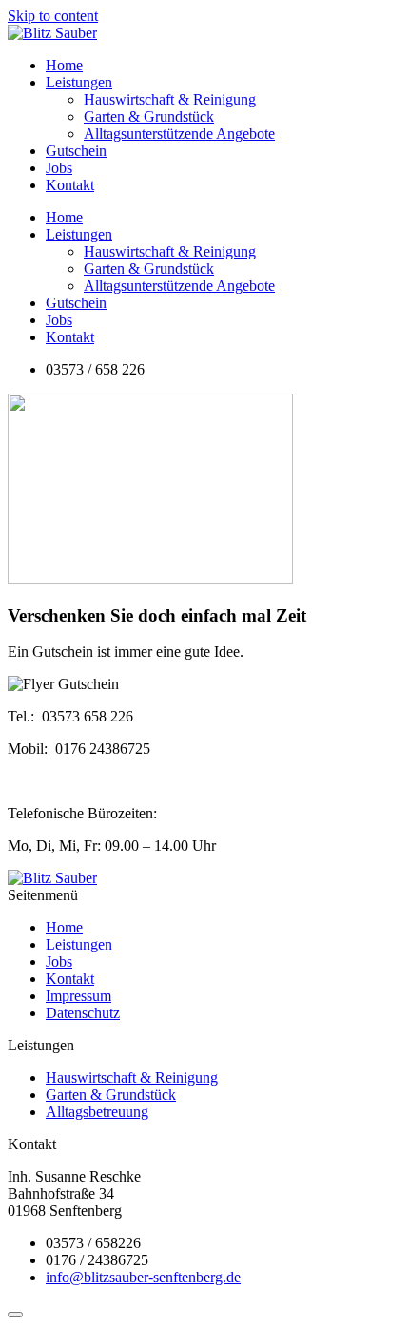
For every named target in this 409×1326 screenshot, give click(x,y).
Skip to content (53, 16)
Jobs (59, 168)
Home (64, 65)
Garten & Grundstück (149, 116)
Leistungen (79, 82)
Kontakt (70, 185)
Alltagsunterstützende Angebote (179, 133)
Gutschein (76, 151)
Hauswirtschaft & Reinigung (170, 99)
